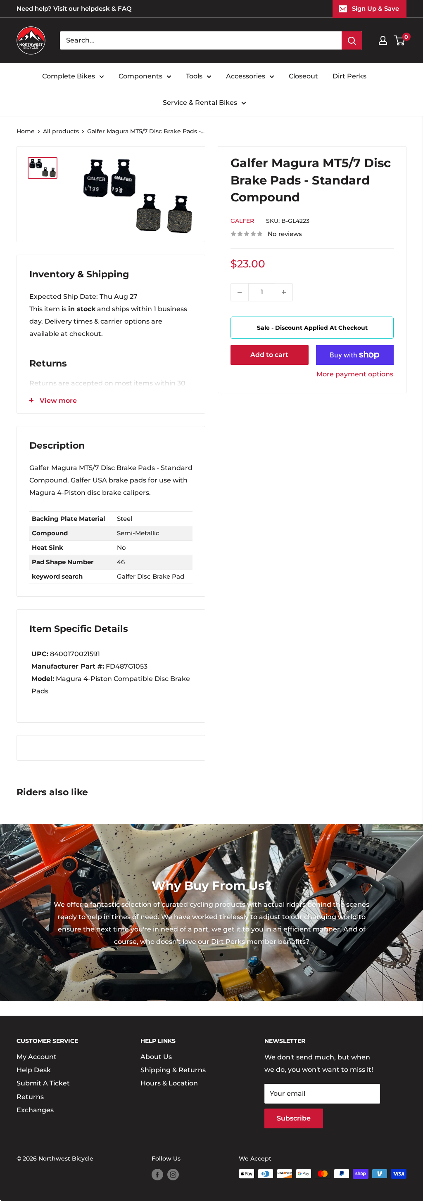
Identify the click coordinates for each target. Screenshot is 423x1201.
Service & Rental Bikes (200, 102)
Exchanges (35, 1110)
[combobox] (201, 40)
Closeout (303, 76)
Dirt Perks (349, 76)
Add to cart (269, 355)
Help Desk (34, 1070)
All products (61, 131)
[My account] (383, 40)
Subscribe (294, 1118)
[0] (399, 40)
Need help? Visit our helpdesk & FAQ (74, 8)
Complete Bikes (68, 76)
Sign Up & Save (375, 8)
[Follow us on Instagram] (173, 1174)
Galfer (242, 221)
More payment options (354, 374)
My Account (37, 1057)
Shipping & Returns (173, 1070)
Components (140, 76)
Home (26, 131)
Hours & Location (169, 1083)
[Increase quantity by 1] (283, 292)
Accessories (245, 76)
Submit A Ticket (43, 1083)
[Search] (352, 40)
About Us (156, 1057)
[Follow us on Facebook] (157, 1174)
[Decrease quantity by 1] (239, 292)
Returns (30, 1097)
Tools (194, 76)
